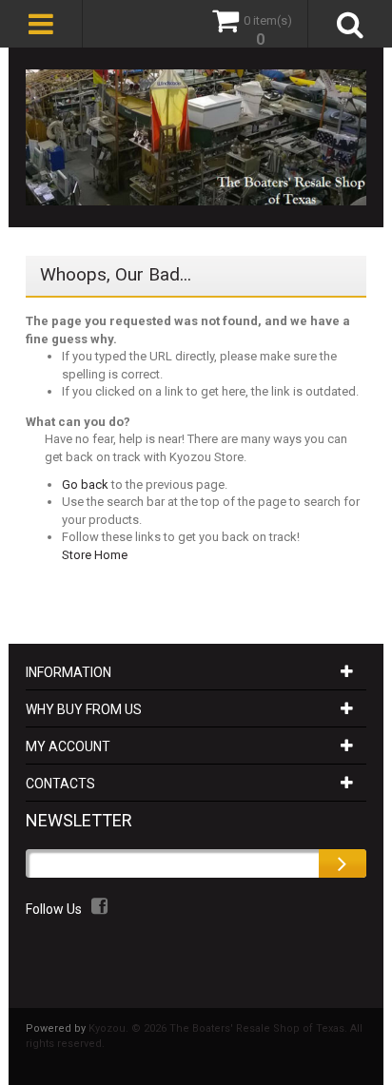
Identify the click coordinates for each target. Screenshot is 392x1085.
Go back (85, 484)
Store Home (94, 555)
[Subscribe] (342, 863)
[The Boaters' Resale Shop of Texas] (196, 137)
